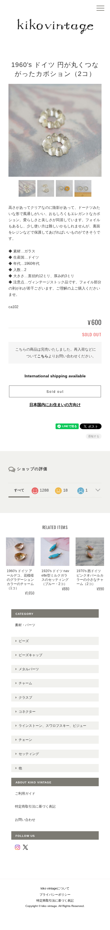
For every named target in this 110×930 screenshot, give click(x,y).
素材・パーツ (25, 625)
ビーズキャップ (30, 655)
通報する (93, 436)
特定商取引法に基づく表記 (35, 806)
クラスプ (25, 697)
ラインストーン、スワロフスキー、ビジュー (52, 725)
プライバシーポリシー (55, 894)
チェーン (25, 739)
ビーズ (24, 641)
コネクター (27, 711)
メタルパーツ (29, 669)
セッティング (29, 754)
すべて (19, 490)
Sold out (55, 391)
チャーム (25, 683)
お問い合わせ (25, 819)
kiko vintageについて (55, 888)
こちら (42, 356)
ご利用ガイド (25, 793)
